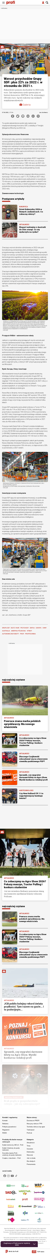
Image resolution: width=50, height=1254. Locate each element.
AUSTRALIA (6, 631)
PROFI (22, 634)
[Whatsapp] (33, 116)
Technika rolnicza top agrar (36, 1127)
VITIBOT (29, 631)
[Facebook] (12, 116)
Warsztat (30, 1155)
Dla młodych (31, 1161)
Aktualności (31, 1143)
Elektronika (30, 1152)
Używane (30, 1149)
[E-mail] (28, 116)
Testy (28, 1146)
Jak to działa (31, 1158)
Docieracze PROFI (33, 1120)
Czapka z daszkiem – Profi (11, 1158)
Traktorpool (30, 1130)
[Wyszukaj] (47, 2)
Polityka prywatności (9, 1127)
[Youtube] (12, 1176)
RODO (4, 1133)
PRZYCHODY (24, 628)
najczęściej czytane (13, 679)
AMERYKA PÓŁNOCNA (18, 631)
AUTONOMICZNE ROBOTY (10, 634)
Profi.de (29, 1133)
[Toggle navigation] (3, 2)
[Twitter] (17, 116)
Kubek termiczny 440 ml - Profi (12, 1145)
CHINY (45, 628)
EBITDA (32, 628)
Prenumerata (31, 1164)
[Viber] (38, 116)
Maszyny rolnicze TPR (34, 1124)
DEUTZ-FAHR (15, 628)
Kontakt (5, 1120)
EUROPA (38, 628)
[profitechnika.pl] (12, 2)
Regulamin (5, 1130)
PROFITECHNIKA (30, 634)
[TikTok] (16, 1175)
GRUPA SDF (6, 628)
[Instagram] (8, 1176)
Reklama (5, 1124)
